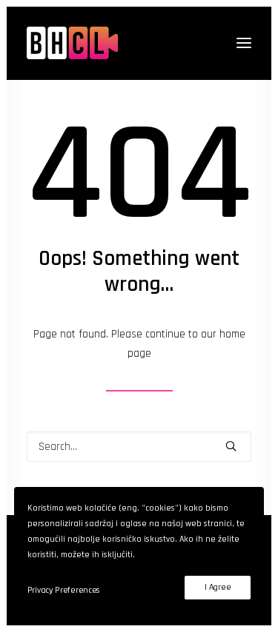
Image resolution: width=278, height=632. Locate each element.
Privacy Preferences (63, 590)
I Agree (218, 587)
